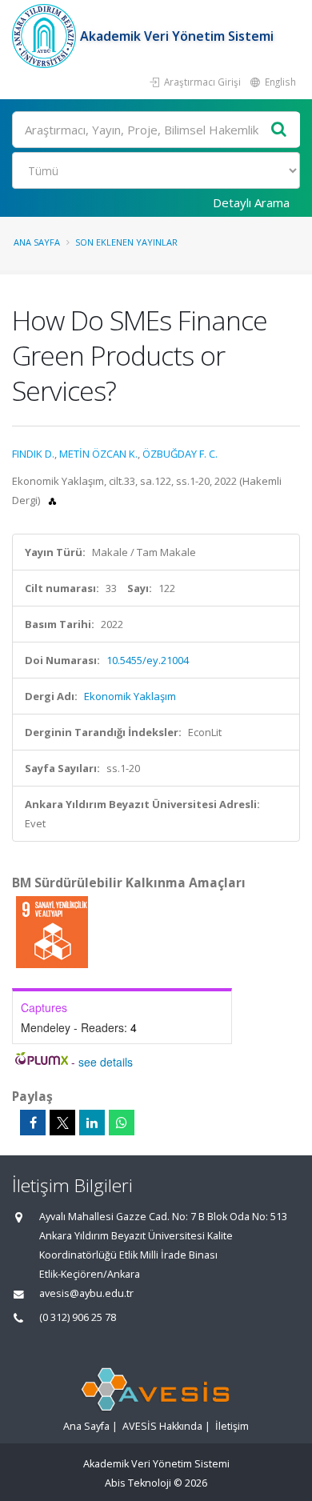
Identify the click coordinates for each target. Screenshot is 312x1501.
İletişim (232, 1426)
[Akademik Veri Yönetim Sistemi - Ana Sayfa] (46, 36)
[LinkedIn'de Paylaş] (92, 1122)
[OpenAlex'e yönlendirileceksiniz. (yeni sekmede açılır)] (52, 500)
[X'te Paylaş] (62, 1122)
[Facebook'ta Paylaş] (33, 1122)
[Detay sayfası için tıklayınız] (52, 931)
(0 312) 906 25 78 (77, 1317)
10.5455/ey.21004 (147, 660)
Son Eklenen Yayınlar (126, 242)
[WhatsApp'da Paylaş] (121, 1122)
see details (105, 1062)
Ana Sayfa (37, 242)
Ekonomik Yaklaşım (130, 696)
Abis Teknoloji (138, 1483)
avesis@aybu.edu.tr (86, 1293)
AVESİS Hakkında (162, 1426)
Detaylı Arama (251, 202)
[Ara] (279, 130)
